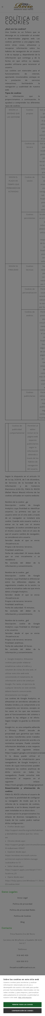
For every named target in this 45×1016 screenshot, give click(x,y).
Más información (25, 997)
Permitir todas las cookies (22, 1004)
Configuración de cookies (22, 1011)
